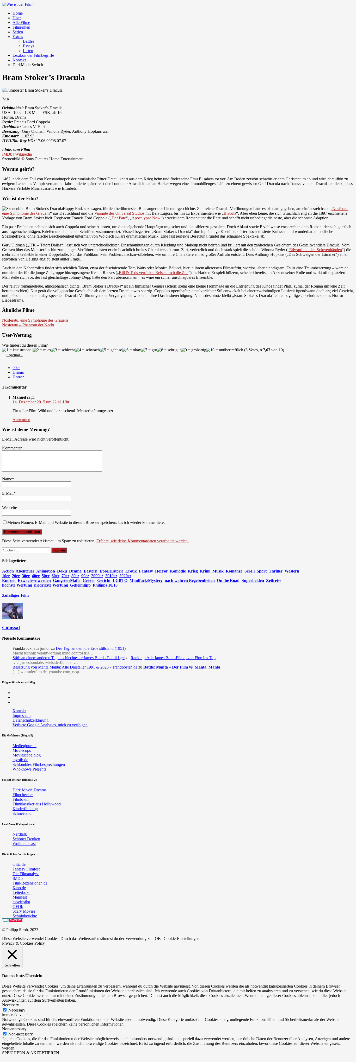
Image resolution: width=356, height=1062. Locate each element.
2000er (97, 576)
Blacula (230, 213)
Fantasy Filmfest (26, 869)
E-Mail (8, 493)
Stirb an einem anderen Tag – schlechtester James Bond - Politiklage (69, 658)
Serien (18, 32)
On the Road (228, 580)
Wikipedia (23, 154)
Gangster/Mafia (67, 580)
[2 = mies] (42, 350)
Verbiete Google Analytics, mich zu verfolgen (50, 725)
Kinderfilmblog (25, 808)
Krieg (193, 571)
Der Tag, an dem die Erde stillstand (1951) (91, 648)
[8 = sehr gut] (169, 350)
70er (65, 576)
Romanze (234, 571)
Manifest (20, 897)
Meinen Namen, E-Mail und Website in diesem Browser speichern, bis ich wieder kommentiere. (86, 522)
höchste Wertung (17, 585)
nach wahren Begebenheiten (190, 580)
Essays (28, 46)
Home (18, 13)
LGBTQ (120, 580)
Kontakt (19, 60)
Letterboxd (21, 892)
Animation (45, 571)
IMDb (7, 154)
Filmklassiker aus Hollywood (37, 804)
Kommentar (12, 448)
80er (75, 576)
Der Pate (119, 218)
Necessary (16, 1010)
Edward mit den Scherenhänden (315, 249)
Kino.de (19, 888)
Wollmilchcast (24, 843)
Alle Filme (21, 22)
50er (46, 576)
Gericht (104, 580)
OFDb (18, 906)
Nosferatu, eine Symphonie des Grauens (35, 320)
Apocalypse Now (146, 218)
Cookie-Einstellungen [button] (181, 938)
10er (6, 576)
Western (292, 571)
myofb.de (20, 760)
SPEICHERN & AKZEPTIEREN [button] (30, 1053)
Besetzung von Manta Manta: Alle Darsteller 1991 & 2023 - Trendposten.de (75, 667)
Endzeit (9, 580)
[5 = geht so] (111, 350)
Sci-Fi (249, 571)
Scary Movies (24, 911)
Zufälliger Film (15, 595)
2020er (125, 576)
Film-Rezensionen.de (30, 883)
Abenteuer (25, 571)
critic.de (19, 864)
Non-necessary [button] (14, 1029)
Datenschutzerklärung (30, 720)
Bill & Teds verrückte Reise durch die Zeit (153, 272)
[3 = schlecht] (63, 350)
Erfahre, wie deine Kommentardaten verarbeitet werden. (142, 541)
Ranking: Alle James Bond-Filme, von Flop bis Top (173, 658)
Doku (62, 571)
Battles (28, 41)
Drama (18, 372)
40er (36, 576)
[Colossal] (12, 617)
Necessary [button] (10, 1005)
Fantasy (146, 571)
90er (16, 367)
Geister (89, 580)
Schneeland (22, 813)
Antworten (21, 419)
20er (16, 576)
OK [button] (158, 938)
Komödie (178, 571)
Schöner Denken (26, 839)
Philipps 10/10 (105, 585)
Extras (18, 36)
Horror (18, 377)
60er (55, 576)
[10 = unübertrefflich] (224, 350)
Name (7, 479)
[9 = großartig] (193, 350)
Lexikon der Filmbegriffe (33, 55)
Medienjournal (24, 745)
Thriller (276, 571)
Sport (262, 571)
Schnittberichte (25, 916)
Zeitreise (273, 580)
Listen (28, 50)
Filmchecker (23, 794)
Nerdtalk (20, 834)
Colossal (11, 627)
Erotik (131, 571)
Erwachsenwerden (34, 580)
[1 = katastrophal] (17, 350)
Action (8, 571)
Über (17, 18)
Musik (218, 571)
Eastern (90, 571)
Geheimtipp (80, 585)
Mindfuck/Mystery (146, 580)
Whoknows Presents (29, 769)
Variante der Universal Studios (119, 213)
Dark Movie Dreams (29, 790)
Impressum (21, 715)
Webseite (9, 507)
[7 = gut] (149, 350)
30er (26, 576)
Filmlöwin (21, 799)
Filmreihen (21, 27)
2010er (111, 576)
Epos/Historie (111, 571)
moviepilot (21, 902)
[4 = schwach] (87, 350)
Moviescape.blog (27, 755)
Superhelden (253, 580)
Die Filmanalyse (26, 874)
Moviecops (22, 750)
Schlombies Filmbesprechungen (39, 764)
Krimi (205, 571)
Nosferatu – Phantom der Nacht (28, 325)
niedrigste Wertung (51, 585)
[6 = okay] (131, 350)
